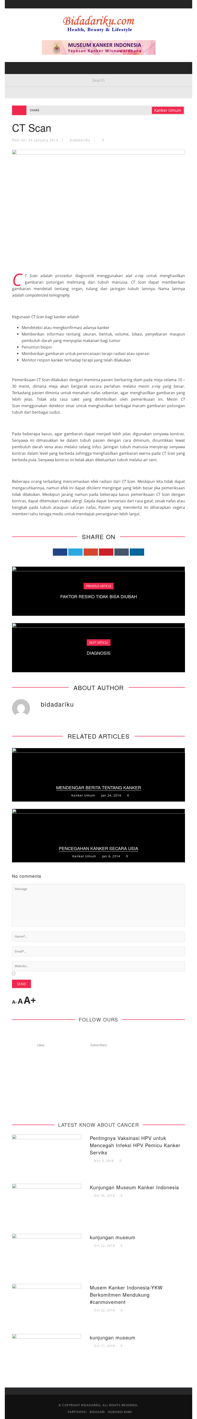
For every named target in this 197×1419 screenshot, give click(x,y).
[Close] (12, 7)
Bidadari (20, 32)
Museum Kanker (28, 111)
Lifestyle (21, 61)
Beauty (19, 52)
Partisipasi (23, 91)
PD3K (16, 101)
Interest (20, 71)
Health (19, 42)
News (17, 81)
